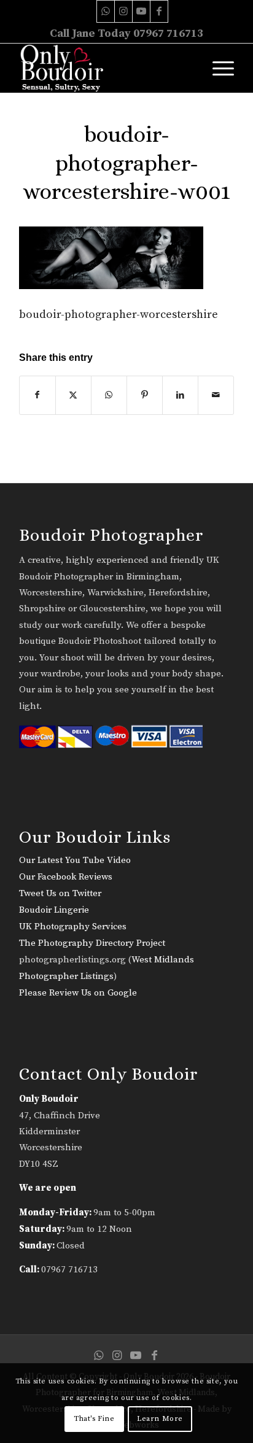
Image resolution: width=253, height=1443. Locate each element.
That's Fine (94, 1418)
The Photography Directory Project (92, 943)
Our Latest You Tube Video (75, 860)
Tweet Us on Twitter (60, 893)
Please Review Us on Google (78, 993)
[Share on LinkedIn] (180, 395)
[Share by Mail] (215, 395)
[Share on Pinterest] (144, 395)
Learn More (160, 1418)
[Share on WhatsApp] (108, 395)
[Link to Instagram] (123, 11)
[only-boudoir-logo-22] (105, 68)
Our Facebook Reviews (65, 877)
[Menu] (217, 68)
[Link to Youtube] (141, 11)
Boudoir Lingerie (54, 910)
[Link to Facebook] (159, 11)
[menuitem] (217, 68)
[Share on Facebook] (37, 395)
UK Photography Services (72, 926)
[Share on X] (73, 395)
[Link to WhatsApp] (105, 11)
